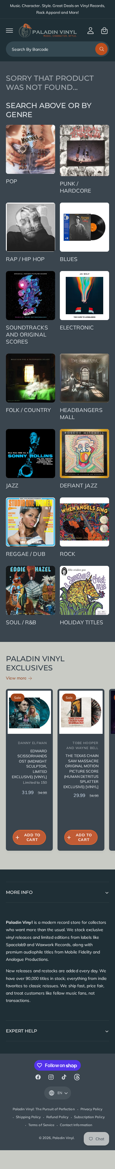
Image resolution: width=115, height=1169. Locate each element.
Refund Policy (57, 1117)
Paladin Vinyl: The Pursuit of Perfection (44, 1109)
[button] (9, 30)
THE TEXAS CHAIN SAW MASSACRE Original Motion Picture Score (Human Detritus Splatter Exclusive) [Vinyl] (80, 771)
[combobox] (57, 49)
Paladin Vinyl (63, 1138)
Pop (11, 181)
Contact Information (76, 1125)
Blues (69, 259)
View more (16, 678)
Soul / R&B (21, 622)
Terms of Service (41, 1125)
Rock (67, 553)
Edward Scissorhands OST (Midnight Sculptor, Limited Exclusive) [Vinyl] (29, 764)
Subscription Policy (89, 1117)
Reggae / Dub (25, 553)
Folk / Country (28, 409)
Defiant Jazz (78, 485)
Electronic (77, 327)
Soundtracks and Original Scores (27, 334)
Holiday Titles (81, 622)
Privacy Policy (91, 1109)
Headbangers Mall (81, 413)
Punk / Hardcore (75, 187)
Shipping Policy (28, 1117)
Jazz (12, 485)
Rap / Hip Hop (25, 259)
